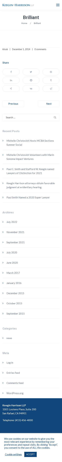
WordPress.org (14, 393)
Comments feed (14, 382)
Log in (9, 362)
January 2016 (13, 282)
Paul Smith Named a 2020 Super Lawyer (28, 197)
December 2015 (15, 293)
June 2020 (12, 262)
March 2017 (13, 272)
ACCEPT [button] (30, 454)
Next (49, 103)
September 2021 (15, 242)
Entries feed (13, 372)
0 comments (40, 49)
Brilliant (31, 17)
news (9, 338)
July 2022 (11, 221)
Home (24, 23)
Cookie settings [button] (13, 454)
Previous (13, 103)
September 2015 (15, 313)
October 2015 (14, 303)
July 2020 (11, 252)
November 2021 (15, 232)
